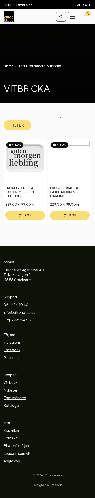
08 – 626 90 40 (16, 304)
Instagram (12, 342)
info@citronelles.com (21, 312)
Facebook (12, 349)
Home (9, 65)
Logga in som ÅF (17, 453)
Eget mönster (15, 397)
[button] (25, 215)
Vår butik (10, 382)
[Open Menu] (72, 16)
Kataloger (12, 405)
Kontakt (10, 438)
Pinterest (11, 357)
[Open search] (61, 17)
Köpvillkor (11, 430)
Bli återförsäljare (17, 445)
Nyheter (10, 390)
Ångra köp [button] (12, 461)
